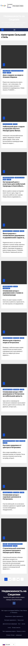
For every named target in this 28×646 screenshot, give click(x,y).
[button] (25, 29)
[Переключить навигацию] (14, 30)
